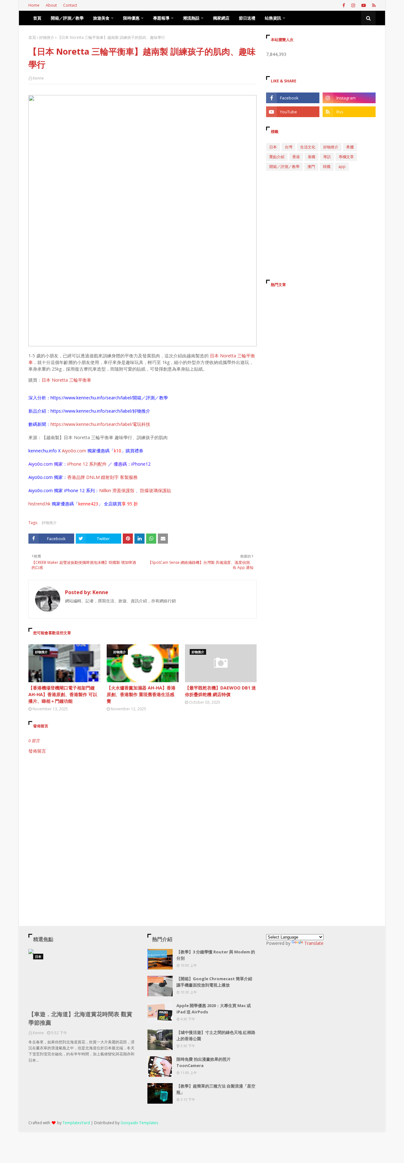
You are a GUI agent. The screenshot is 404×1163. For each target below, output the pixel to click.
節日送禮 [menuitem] (247, 18)
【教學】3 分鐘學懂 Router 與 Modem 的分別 (215, 955)
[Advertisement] (142, 808)
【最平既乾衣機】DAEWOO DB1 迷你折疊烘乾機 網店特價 (220, 691)
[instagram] (353, 5)
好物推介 (46, 37)
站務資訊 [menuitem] (273, 18)
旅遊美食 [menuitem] (101, 18)
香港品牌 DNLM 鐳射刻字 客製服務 (102, 477)
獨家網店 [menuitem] (221, 18)
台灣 (288, 147)
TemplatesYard (76, 1122)
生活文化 (307, 147)
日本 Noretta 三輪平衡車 (66, 380)
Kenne (38, 78)
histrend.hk (39, 504)
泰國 (311, 156)
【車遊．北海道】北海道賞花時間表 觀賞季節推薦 (80, 1018)
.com (81, 451)
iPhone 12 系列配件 (87, 464)
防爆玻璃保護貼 (155, 490)
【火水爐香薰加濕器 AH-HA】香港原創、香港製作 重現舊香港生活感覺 (141, 694)
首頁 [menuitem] (37, 18)
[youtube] (363, 5)
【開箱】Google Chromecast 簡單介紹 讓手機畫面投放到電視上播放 (214, 982)
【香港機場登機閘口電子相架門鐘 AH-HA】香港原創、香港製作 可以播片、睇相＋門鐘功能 (62, 694)
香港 (296, 156)
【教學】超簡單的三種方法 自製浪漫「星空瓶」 (215, 1089)
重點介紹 (276, 156)
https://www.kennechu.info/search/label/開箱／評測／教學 (109, 398)
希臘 (350, 147)
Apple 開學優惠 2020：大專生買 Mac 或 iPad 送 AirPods (213, 1009)
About (51, 5)
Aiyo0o (69, 451)
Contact (70, 5)
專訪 (327, 156)
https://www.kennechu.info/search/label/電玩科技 (100, 424)
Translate (314, 943)
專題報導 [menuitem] (161, 18)
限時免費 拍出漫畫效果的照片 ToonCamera (203, 1062)
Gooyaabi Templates (139, 1122)
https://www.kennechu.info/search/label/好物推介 (100, 411)
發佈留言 (37, 751)
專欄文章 (346, 156)
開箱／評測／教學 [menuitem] (67, 18)
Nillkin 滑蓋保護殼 (117, 490)
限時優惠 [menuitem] (131, 18)
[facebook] (344, 5)
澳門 (311, 166)
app (342, 166)
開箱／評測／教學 (284, 166)
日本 (273, 147)
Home (33, 5)
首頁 (32, 37)
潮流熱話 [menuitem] (191, 18)
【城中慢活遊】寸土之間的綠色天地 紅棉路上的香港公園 (215, 1035)
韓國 (326, 166)
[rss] (373, 5)
